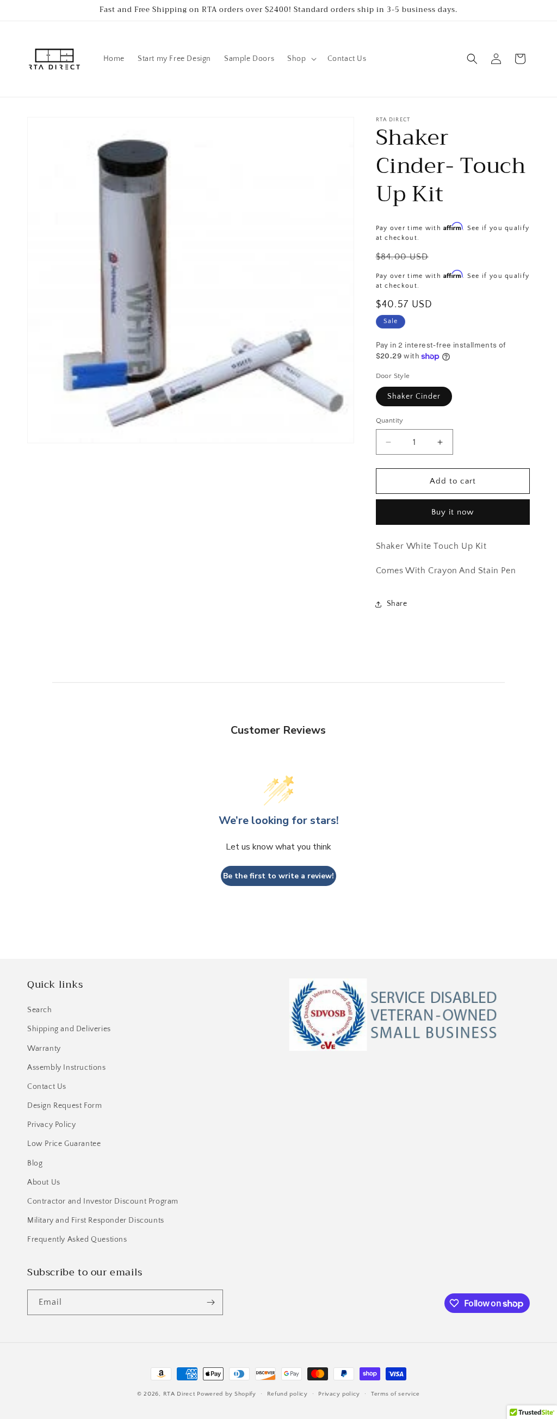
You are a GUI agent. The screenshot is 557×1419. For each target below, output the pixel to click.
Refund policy (287, 1394)
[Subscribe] (210, 1302)
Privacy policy (339, 1394)
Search (39, 1010)
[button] (300, 58)
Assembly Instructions (66, 1067)
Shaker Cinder (414, 396)
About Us (43, 1182)
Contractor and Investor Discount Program (102, 1201)
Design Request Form (64, 1105)
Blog (34, 1163)
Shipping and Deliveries (69, 1029)
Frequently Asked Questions (77, 1239)
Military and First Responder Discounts (95, 1220)
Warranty (44, 1048)
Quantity (390, 420)
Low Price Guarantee (64, 1143)
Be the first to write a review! (278, 876)
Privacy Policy (51, 1124)
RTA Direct (179, 1394)
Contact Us (46, 1086)
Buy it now (452, 512)
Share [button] (397, 603)
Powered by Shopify (226, 1394)
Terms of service (395, 1394)
